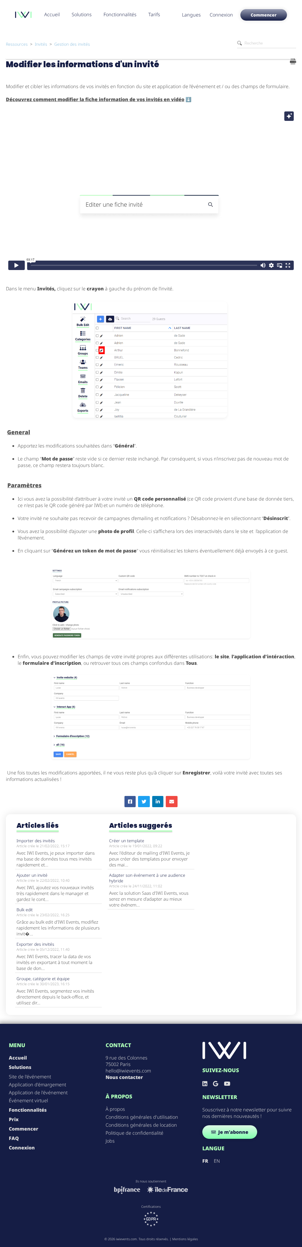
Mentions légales (185, 1239)
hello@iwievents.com (128, 1070)
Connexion (221, 14)
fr (205, 1161)
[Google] (215, 1084)
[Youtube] (227, 1084)
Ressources (17, 44)
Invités (41, 44)
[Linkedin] (204, 1084)
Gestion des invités (72, 44)
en (217, 1161)
